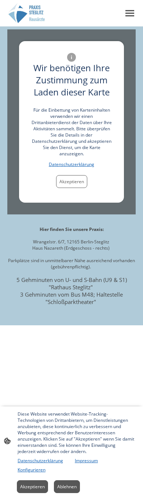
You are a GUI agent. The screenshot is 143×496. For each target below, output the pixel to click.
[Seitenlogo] (26, 13)
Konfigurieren (31, 470)
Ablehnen (67, 487)
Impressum (86, 460)
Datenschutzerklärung (71, 164)
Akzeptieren (71, 181)
